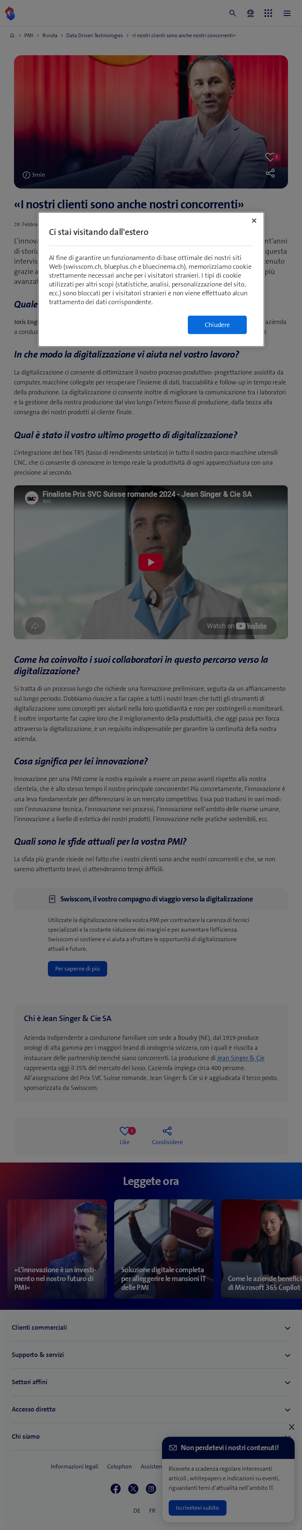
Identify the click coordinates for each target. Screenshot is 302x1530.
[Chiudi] (254, 221)
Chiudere (217, 325)
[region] (151, 279)
